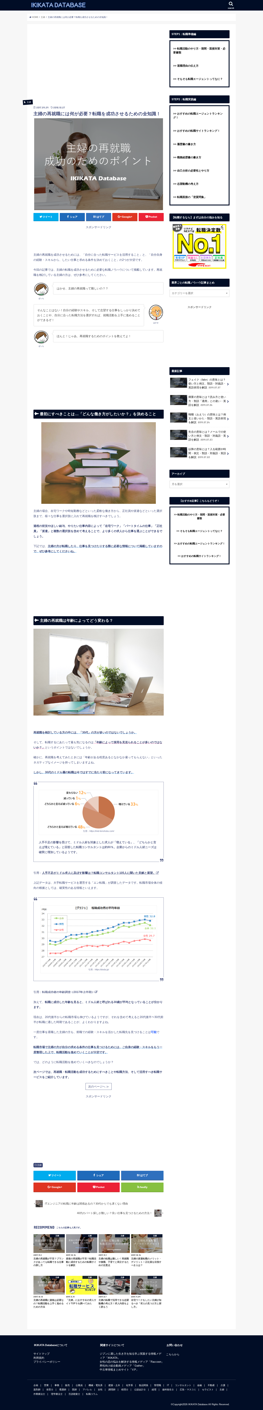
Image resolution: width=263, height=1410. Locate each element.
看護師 (62, 1389)
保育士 (49, 1389)
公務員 (79, 1385)
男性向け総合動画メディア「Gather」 (122, 1365)
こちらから (172, 1354)
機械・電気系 (96, 1385)
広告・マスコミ (188, 1389)
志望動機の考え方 (188, 183)
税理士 (124, 1389)
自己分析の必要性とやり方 (193, 170)
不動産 (211, 1385)
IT (168, 1385)
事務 (57, 1385)
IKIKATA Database (198, 1404)
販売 (67, 1385)
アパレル (87, 1389)
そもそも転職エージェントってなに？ (200, 79)
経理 (154, 1389)
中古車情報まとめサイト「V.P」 (119, 1369)
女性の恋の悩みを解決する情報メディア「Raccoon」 (132, 1361)
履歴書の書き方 (186, 144)
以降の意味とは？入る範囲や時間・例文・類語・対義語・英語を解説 (207, 453)
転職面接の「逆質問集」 (192, 197)
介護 (223, 1385)
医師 (74, 1389)
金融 (199, 1385)
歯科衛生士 (168, 1389)
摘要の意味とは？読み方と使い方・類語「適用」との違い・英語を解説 (207, 401)
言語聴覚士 (74, 1394)
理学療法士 (57, 1394)
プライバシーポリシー (46, 1361)
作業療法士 (39, 1394)
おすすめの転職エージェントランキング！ (201, 543)
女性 (100, 1389)
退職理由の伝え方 (188, 65)
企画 (35, 1385)
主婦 (39, 1165)
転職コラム (92, 1394)
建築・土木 (114, 1385)
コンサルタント (183, 1385)
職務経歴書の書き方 (189, 157)
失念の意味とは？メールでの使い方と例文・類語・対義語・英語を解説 (207, 435)
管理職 (157, 1385)
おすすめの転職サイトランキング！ (198, 130)
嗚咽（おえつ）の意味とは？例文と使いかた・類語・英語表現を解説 (207, 418)
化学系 (129, 1385)
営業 (46, 1385)
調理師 (111, 1389)
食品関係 (143, 1385)
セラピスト (208, 1389)
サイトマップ (41, 1353)
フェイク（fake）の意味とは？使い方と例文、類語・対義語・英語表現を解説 (207, 383)
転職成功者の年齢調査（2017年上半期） (68, 992)
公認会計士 (140, 1389)
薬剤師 (36, 1389)
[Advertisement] (98, 67)
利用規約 (38, 1357)
